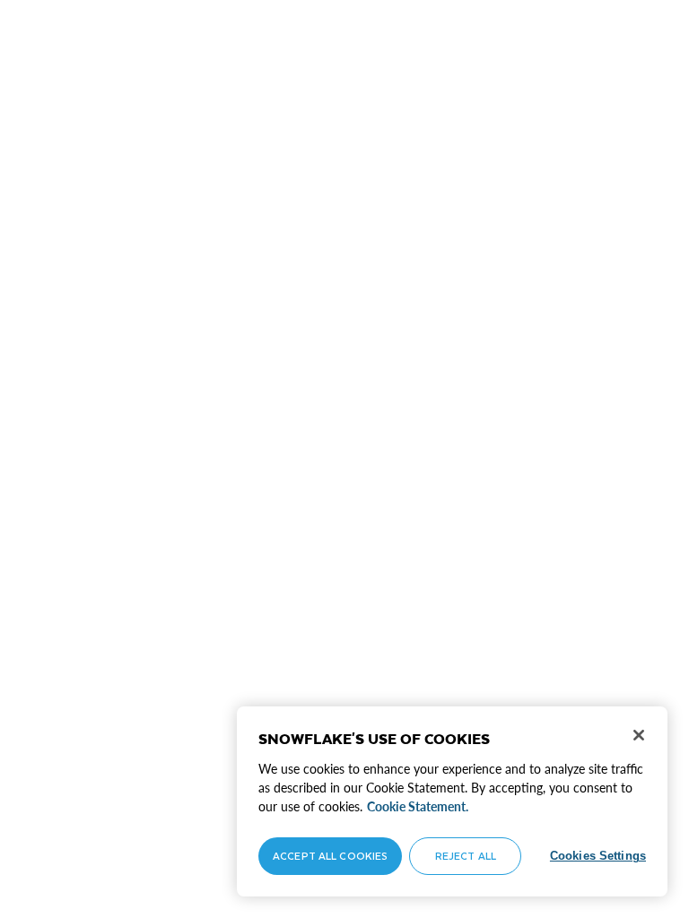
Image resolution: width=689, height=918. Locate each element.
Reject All (465, 855)
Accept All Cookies (330, 855)
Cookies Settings (598, 855)
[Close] (638, 735)
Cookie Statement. (417, 806)
